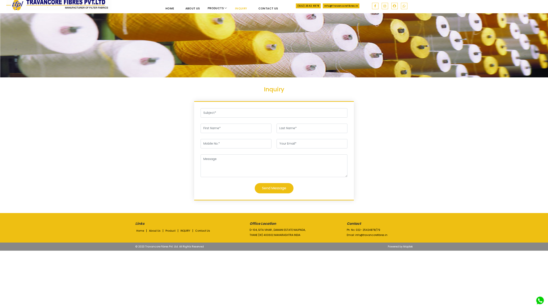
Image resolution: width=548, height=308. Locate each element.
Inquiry (241, 8)
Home (169, 8)
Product (170, 230)
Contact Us (268, 8)
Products (216, 8)
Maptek (408, 246)
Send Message (274, 188)
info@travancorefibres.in (341, 5)
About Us (192, 8)
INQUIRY (185, 230)
